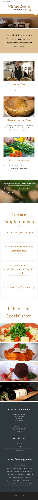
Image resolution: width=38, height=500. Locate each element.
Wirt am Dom (19, 84)
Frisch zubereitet (19, 160)
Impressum (19, 450)
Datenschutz (19, 447)
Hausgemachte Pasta (19, 120)
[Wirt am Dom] (19, 7)
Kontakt (19, 443)
